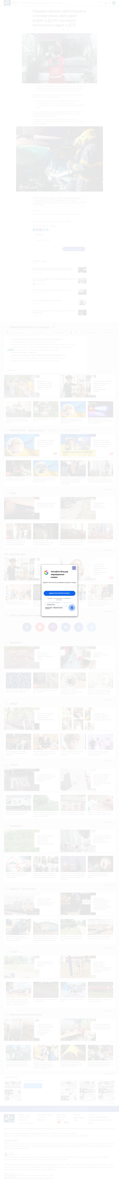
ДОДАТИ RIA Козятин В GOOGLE (59, 593)
